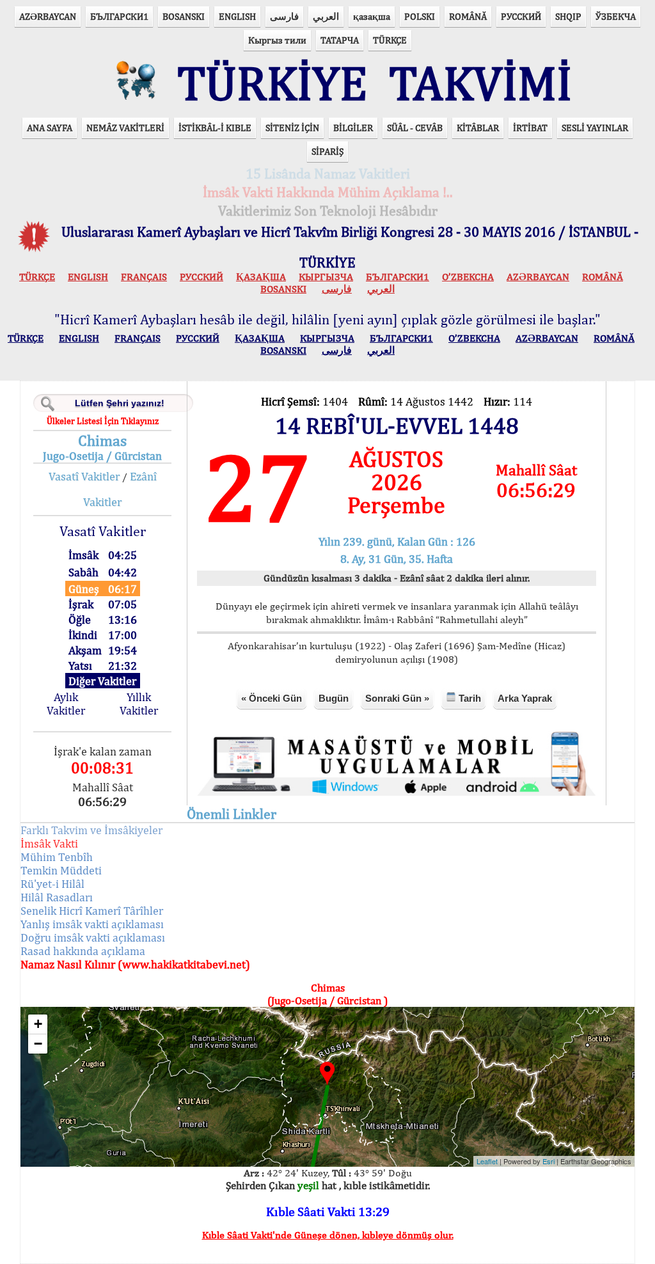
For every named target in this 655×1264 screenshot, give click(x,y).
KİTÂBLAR (478, 127)
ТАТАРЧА (339, 40)
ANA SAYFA (49, 127)
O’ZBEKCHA (468, 277)
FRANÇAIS (144, 277)
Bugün (334, 698)
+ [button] (38, 1024)
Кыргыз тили (277, 40)
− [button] (38, 1044)
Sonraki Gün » (397, 698)
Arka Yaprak (525, 698)
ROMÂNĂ (468, 16)
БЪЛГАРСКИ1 (119, 16)
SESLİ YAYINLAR (595, 127)
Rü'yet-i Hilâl (52, 883)
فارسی (284, 16)
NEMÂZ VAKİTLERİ (125, 127)
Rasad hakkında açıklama (82, 951)
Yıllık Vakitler (139, 703)
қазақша (371, 16)
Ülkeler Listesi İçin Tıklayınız (103, 421)
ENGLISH (237, 16)
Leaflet (487, 1161)
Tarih (468, 698)
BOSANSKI (183, 16)
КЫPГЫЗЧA (326, 277)
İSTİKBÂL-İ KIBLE (214, 127)
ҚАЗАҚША (261, 277)
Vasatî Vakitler (84, 476)
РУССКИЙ (521, 16)
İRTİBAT (530, 127)
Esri (548, 1161)
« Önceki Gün (271, 698)
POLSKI (419, 16)
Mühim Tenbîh (56, 857)
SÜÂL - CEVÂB (415, 127)
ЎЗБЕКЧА (616, 16)
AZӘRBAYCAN (47, 16)
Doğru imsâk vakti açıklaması (92, 937)
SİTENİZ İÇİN (292, 127)
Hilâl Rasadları (56, 897)
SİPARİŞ (327, 151)
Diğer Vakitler (102, 681)
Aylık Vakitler (66, 703)
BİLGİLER (353, 127)
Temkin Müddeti (61, 870)
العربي (326, 16)
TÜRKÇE (390, 40)
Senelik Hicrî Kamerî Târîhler (91, 910)
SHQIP (568, 16)
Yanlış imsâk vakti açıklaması (92, 924)
